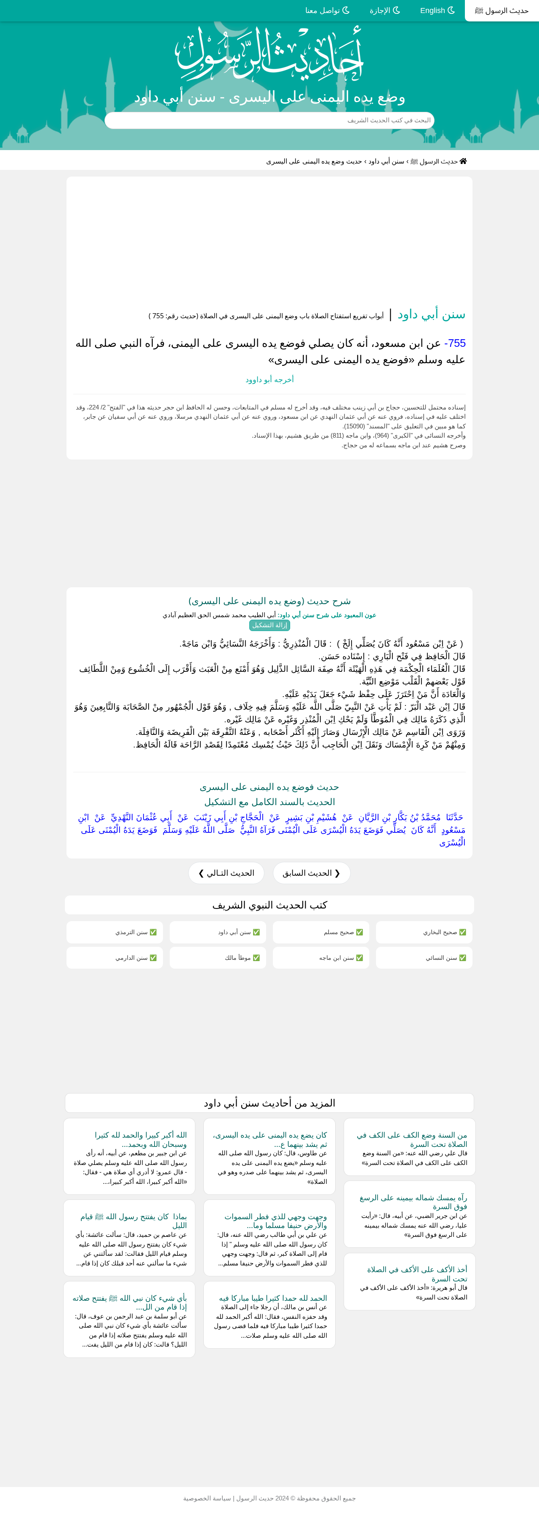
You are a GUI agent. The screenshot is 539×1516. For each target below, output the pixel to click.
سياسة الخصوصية (207, 1498)
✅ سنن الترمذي (136, 932)
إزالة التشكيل (269, 625)
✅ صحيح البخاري (444, 932)
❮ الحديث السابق (312, 873)
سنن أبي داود (386, 161)
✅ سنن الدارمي (136, 957)
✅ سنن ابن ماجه (341, 957)
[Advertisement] (269, 243)
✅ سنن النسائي (446, 957)
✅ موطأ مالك (242, 957)
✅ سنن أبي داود (239, 932)
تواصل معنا (323, 10)
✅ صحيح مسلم (343, 932)
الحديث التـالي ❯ (226, 873)
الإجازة (381, 10)
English (433, 10)
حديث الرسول (254, 1498)
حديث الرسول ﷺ (502, 10)
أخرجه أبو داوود (269, 379)
